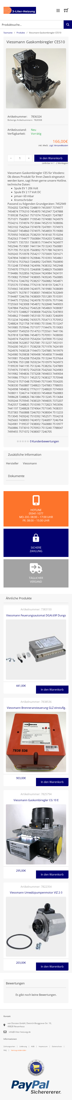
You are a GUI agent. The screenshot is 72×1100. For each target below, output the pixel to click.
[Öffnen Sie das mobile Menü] (58, 10)
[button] (62, 53)
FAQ (5, 1050)
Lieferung (23, 1046)
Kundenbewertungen (44, 441)
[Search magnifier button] (68, 24)
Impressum (43, 1046)
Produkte (21, 32)
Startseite (8, 32)
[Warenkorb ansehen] (66, 10)
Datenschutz (57, 1046)
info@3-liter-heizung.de (20, 1032)
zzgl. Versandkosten (58, 145)
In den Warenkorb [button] (52, 689)
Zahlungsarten (9, 1046)
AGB (32, 1046)
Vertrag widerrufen (18, 1050)
